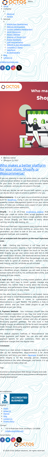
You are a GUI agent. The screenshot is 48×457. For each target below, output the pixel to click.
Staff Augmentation (15, 42)
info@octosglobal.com (9, 62)
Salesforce (11, 50)
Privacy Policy (8, 421)
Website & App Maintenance (18, 45)
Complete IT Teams (15, 47)
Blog (5, 55)
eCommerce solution (35, 212)
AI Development (13, 52)
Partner (10, 16)
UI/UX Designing (14, 32)
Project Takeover (13, 34)
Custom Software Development (19, 29)
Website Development (16, 27)
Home (5, 6)
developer (32, 355)
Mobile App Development (17, 24)
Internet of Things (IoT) (16, 37)
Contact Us (7, 58)
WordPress (12, 200)
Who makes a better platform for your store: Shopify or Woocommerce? (23, 169)
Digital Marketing (14, 40)
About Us (10, 14)
